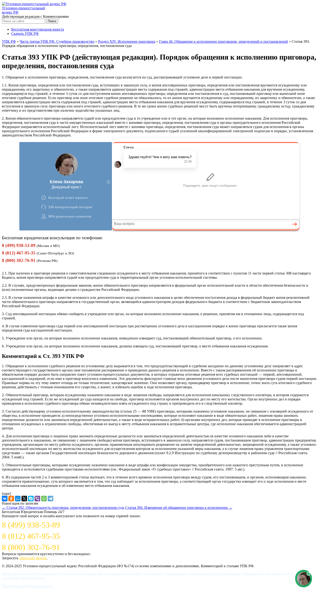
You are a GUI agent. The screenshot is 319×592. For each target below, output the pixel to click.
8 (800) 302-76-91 (18, 260)
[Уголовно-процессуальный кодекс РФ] (34, 4)
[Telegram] (50, 498)
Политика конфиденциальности (27, 586)
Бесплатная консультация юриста (37, 29)
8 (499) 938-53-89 (18, 245)
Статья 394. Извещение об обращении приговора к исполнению (178, 508)
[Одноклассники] (11, 498)
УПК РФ (9, 41)
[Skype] (31, 498)
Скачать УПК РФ (25, 34)
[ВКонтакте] (4, 498)
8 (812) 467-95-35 (18, 252)
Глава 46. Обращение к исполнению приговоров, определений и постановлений (223, 41)
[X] (24, 498)
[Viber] (37, 498)
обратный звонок (33, 558)
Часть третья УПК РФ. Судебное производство (57, 41)
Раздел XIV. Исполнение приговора (126, 41)
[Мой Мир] (18, 498)
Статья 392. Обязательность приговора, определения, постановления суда (63, 508)
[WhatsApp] (44, 498)
